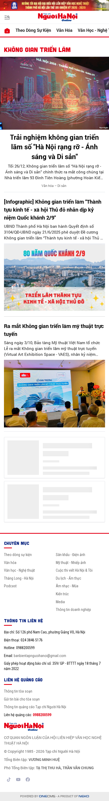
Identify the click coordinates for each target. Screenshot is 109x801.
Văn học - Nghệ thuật (19, 570)
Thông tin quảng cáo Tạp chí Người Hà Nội (35, 707)
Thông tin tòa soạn (18, 691)
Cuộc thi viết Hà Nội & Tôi (74, 570)
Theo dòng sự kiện (33, 30)
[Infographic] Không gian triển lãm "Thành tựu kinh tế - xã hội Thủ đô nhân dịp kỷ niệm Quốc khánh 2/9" (52, 209)
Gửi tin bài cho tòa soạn (22, 699)
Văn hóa (64, 30)
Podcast (10, 586)
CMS (47, 796)
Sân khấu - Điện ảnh (70, 555)
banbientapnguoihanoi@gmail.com (40, 656)
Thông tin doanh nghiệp (73, 609)
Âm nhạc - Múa (67, 586)
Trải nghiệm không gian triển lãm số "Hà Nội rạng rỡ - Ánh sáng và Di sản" (54, 147)
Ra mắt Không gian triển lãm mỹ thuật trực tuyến (54, 329)
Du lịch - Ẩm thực (68, 578)
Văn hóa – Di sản (54, 185)
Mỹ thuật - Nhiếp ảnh (71, 563)
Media (60, 602)
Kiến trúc (62, 594)
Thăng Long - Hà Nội (19, 578)
